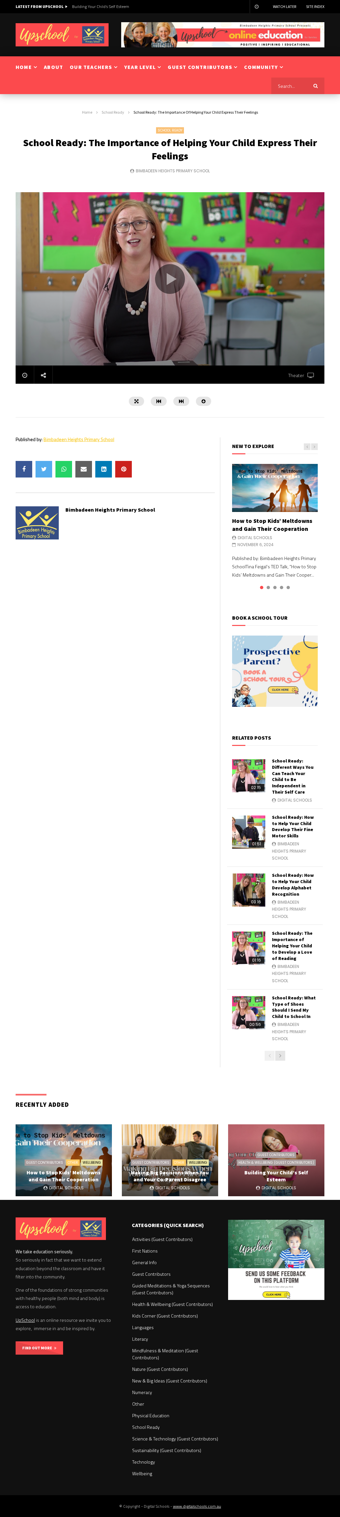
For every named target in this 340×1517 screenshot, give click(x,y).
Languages (143, 1327)
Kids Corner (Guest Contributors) (165, 1315)
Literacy (140, 1338)
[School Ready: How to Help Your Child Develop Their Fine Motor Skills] (248, 832)
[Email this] (83, 469)
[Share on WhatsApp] (63, 469)
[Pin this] (123, 469)
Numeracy (142, 1392)
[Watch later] (256, 6)
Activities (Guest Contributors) (162, 1239)
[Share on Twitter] (44, 469)
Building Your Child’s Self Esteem (100, 6)
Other (73, 1162)
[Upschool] (62, 34)
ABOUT (53, 67)
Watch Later (284, 6)
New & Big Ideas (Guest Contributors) (169, 1380)
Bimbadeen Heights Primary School (173, 171)
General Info (144, 1262)
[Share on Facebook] (24, 469)
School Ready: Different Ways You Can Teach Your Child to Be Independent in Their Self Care (292, 776)
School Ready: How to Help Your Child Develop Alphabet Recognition (293, 884)
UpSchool (25, 1320)
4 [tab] (281, 587)
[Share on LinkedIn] (103, 469)
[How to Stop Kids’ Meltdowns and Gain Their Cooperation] (275, 488)
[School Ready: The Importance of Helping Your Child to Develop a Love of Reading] (248, 948)
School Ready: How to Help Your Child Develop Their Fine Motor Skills (293, 826)
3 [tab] (275, 587)
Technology (143, 1461)
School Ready (113, 112)
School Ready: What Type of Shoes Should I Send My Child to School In (294, 1007)
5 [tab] (288, 587)
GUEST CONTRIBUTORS (200, 67)
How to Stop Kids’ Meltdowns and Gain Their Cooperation (272, 525)
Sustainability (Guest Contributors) (166, 1450)
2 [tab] (268, 587)
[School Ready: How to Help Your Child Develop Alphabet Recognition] (248, 890)
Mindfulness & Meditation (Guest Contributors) (165, 1354)
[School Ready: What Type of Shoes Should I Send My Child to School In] (248, 1012)
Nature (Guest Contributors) (160, 1369)
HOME (24, 67)
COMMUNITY (261, 67)
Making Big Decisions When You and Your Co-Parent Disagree (170, 1176)
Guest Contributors (44, 1162)
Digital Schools (255, 537)
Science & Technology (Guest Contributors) (175, 1438)
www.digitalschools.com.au (197, 1506)
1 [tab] (261, 587)
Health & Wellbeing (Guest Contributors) (276, 1162)
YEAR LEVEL (140, 67)
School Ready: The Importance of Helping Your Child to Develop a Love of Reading (292, 945)
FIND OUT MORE (38, 1347)
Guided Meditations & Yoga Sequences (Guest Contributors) (171, 1289)
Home (87, 112)
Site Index (315, 6)
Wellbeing (92, 1162)
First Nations (145, 1250)
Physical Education (150, 1415)
